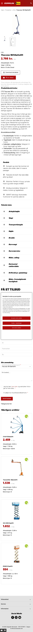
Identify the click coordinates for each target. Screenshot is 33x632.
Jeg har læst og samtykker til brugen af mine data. (17, 387)
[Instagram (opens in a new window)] (16, 617)
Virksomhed (4, 599)
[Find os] (4, 630)
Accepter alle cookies (16, 318)
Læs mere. (14, 386)
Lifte (13, 10)
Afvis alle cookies (16, 327)
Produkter (8, 10)
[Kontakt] (1, 630)
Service (3, 604)
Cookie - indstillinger (16, 323)
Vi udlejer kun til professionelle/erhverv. (15, 393)
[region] (16, 316)
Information (4, 608)
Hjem (2, 10)
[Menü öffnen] (2, 3)
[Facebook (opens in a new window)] (12, 617)
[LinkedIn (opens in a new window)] (19, 617)
